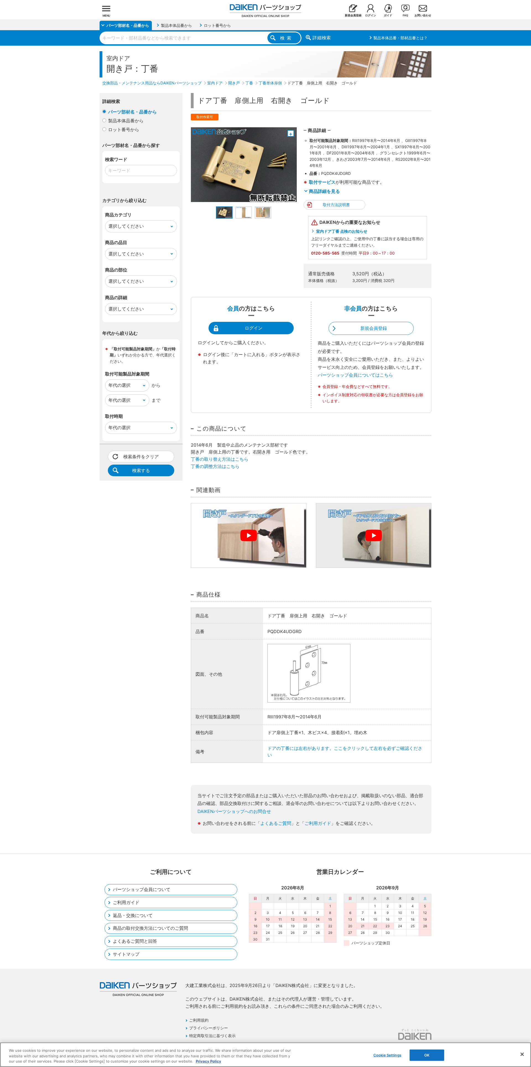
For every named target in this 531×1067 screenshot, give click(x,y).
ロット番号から (123, 129)
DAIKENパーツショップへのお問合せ (234, 811)
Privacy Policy (208, 1061)
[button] (224, 212)
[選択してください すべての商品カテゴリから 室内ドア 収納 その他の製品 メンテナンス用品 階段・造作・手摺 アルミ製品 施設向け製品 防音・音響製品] (141, 226)
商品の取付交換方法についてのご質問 (150, 928)
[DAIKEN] (414, 1034)
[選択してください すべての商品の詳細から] (141, 309)
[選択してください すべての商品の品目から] (141, 254)
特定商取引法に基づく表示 (212, 1035)
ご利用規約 (199, 1020)
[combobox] (200, 37)
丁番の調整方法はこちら (215, 466)
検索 (286, 38)
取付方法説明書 (336, 204)
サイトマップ (126, 954)
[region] (265, 1054)
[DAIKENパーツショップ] (265, 8)
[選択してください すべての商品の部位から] (141, 281)
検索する (141, 470)
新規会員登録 (373, 328)
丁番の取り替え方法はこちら (219, 459)
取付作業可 (204, 117)
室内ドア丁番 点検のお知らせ (341, 231)
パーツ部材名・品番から (132, 112)
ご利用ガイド (317, 823)
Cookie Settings (387, 1055)
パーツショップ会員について (141, 889)
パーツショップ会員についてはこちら (355, 375)
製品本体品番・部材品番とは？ (400, 37)
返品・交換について (133, 915)
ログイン (253, 328)
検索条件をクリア (141, 456)
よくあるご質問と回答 (135, 941)
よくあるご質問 (275, 823)
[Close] (522, 1054)
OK (427, 1055)
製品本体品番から (126, 120)
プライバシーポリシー (208, 1027)
